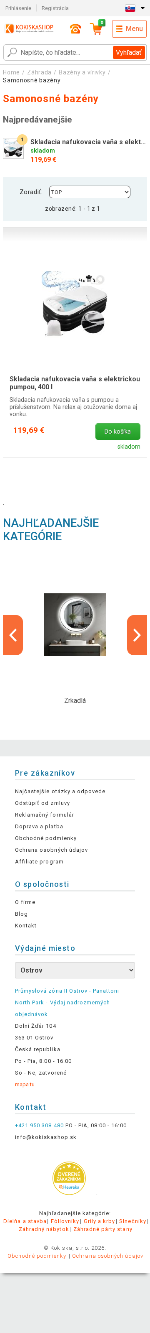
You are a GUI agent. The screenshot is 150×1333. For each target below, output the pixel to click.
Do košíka (118, 431)
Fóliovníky (65, 1221)
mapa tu (25, 1084)
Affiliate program (39, 861)
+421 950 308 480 (39, 1125)
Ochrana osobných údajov (51, 850)
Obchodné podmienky (46, 838)
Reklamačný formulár (44, 815)
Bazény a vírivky (82, 72)
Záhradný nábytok (44, 1229)
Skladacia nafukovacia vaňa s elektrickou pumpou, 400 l (75, 383)
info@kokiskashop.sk (46, 1137)
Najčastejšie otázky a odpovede (60, 791)
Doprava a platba (39, 826)
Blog (21, 914)
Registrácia (55, 8)
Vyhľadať (129, 52)
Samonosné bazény (31, 80)
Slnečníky (132, 1221)
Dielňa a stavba (25, 1221)
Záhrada (39, 72)
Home (11, 72)
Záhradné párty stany (102, 1229)
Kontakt (26, 925)
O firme (25, 902)
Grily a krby (99, 1221)
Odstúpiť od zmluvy (42, 803)
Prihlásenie (18, 8)
